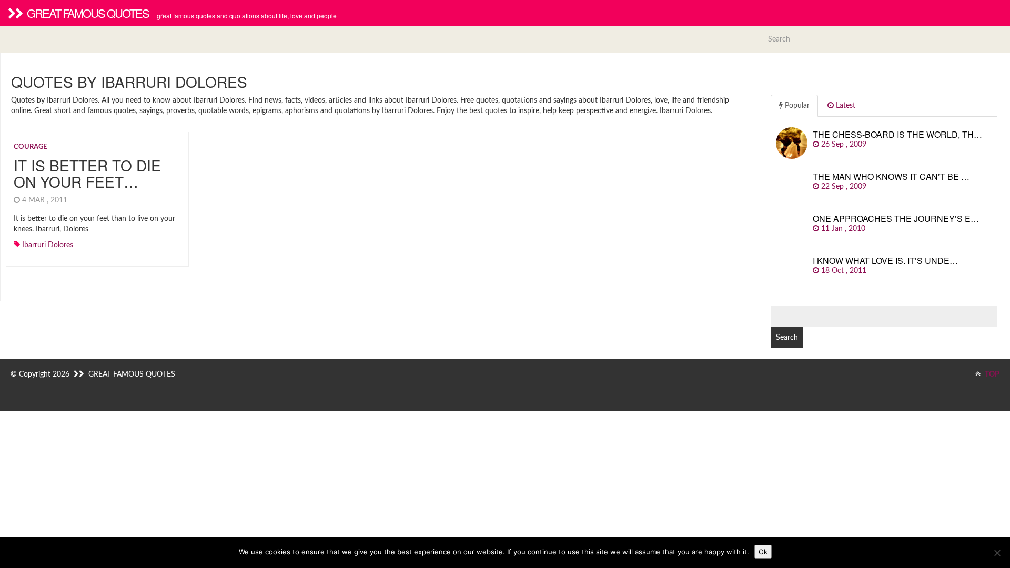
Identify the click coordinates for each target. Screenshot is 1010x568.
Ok (763, 551)
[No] (997, 552)
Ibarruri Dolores (47, 245)
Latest (844, 105)
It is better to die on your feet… (87, 173)
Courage (30, 147)
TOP (991, 374)
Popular (796, 105)
